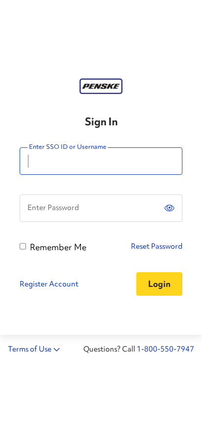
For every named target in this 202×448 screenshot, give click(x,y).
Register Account (49, 284)
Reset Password (156, 246)
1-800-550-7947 (165, 349)
